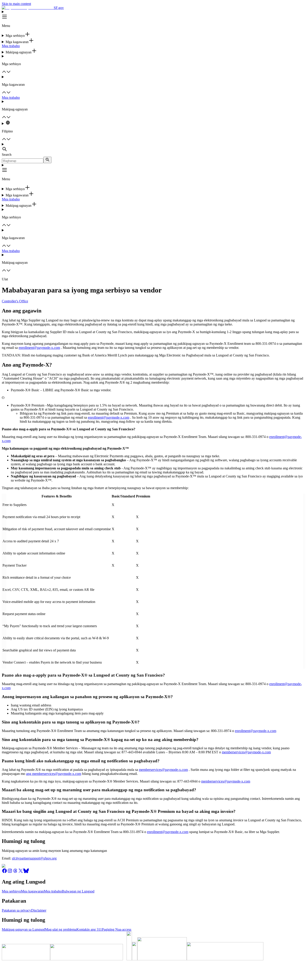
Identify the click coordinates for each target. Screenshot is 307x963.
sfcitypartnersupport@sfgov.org (34, 858)
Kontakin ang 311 (89, 929)
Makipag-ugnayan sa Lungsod (23, 929)
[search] (47, 160)
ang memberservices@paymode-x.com (53, 774)
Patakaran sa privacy (16, 910)
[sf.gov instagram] (10, 872)
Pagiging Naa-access (116, 929)
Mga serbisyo (11, 891)
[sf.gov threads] (15, 872)
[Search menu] (153, 147)
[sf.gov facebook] (4, 872)
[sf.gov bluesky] (26, 872)
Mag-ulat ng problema (60, 929)
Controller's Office (15, 301)
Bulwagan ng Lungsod (78, 891)
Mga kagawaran (32, 891)
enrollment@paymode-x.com (39, 348)
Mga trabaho (11, 46)
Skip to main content (16, 4)
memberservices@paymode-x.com (246, 752)
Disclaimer (38, 910)
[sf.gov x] (20, 872)
